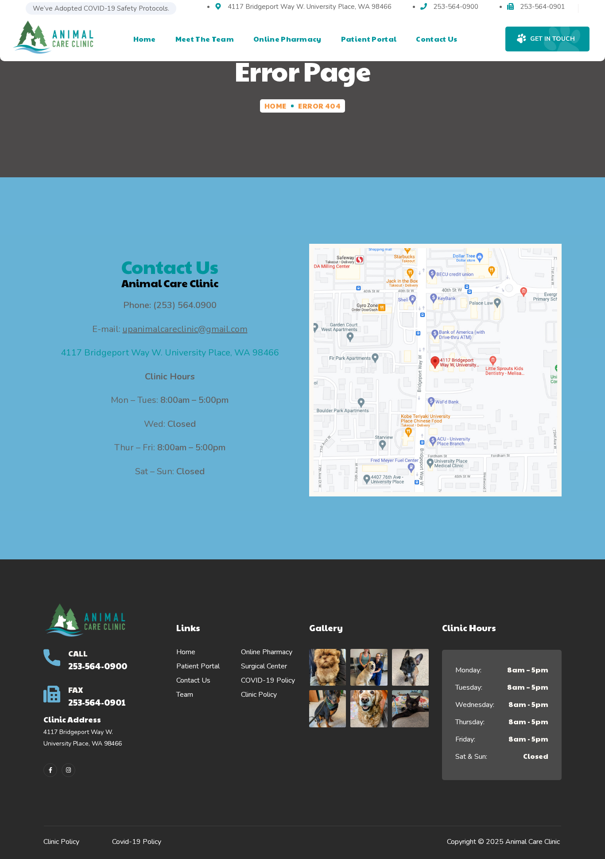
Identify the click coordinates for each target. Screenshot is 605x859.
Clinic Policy (259, 694)
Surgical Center (264, 666)
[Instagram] (68, 770)
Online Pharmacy (266, 652)
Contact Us (193, 680)
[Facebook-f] (50, 770)
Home (275, 106)
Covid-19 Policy (136, 842)
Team (184, 694)
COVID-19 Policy (268, 680)
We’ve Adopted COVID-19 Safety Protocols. (101, 8)
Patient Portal (198, 666)
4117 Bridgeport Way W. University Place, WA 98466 (170, 353)
